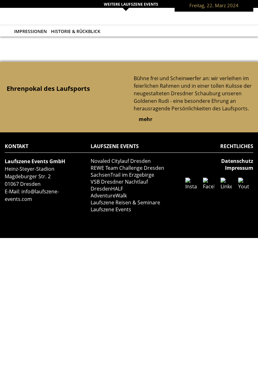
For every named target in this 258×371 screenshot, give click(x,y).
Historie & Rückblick (75, 31)
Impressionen (30, 31)
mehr (144, 119)
